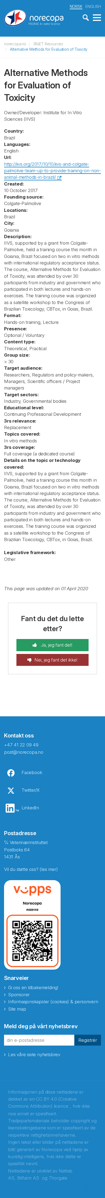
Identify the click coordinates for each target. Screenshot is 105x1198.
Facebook (32, 772)
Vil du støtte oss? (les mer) (31, 869)
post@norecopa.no (23, 752)
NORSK (76, 6)
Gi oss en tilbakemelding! (33, 987)
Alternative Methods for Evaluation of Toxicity (49, 49)
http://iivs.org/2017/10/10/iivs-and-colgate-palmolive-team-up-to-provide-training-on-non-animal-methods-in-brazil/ (52, 170)
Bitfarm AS (28, 1178)
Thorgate (58, 1178)
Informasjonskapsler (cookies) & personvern (53, 1001)
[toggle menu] (97, 17)
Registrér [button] (87, 1040)
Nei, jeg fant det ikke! (55, 660)
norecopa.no (15, 44)
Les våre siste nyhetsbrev (34, 1054)
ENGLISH (93, 6)
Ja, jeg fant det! (56, 645)
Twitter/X (31, 790)
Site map (17, 1009)
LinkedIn (30, 807)
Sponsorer (19, 994)
